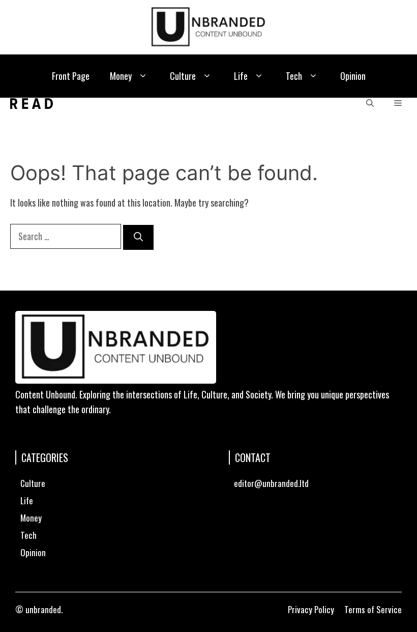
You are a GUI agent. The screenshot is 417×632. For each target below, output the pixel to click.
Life (241, 75)
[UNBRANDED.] (31, 103)
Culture (183, 75)
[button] (143, 76)
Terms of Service (373, 609)
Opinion (353, 75)
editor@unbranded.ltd (271, 483)
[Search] (138, 237)
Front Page (71, 75)
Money (121, 75)
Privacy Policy (311, 609)
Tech (294, 75)
